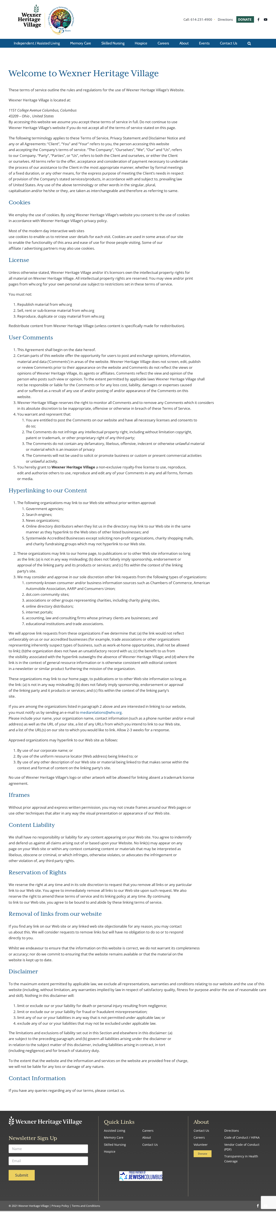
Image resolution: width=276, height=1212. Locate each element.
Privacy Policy (60, 1206)
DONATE (245, 19)
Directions (225, 19)
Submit (21, 1175)
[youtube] (265, 1205)
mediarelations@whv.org (101, 712)
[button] (249, 43)
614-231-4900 (201, 19)
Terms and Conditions (86, 1206)
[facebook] (258, 1205)
